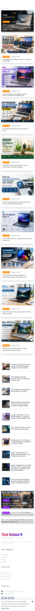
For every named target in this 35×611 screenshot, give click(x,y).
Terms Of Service (6, 574)
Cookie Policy (5, 608)
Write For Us (5, 579)
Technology (4, 555)
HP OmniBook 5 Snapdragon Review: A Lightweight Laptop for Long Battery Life (14, 276)
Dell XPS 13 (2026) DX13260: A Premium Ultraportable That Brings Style (15, 349)
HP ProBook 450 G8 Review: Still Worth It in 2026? (21, 390)
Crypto (3, 559)
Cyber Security (20, 538)
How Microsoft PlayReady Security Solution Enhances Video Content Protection (20, 481)
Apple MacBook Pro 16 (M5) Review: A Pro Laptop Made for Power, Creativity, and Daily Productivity (21, 467)
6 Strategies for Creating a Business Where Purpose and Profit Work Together (15, 166)
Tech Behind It (9, 543)
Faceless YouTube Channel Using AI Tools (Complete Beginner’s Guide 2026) (20, 366)
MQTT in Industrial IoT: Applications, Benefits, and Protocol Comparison (20, 454)
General (6, 162)
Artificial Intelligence (7, 538)
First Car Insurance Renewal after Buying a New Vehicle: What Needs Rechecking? (17, 203)
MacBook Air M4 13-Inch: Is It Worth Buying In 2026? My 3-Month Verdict (21, 441)
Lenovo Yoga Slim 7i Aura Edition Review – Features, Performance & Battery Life (15, 94)
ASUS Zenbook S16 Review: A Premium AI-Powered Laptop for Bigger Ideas (17, 27)
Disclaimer (4, 572)
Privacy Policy (5, 577)
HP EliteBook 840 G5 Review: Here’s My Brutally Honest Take (17, 60)
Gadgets (6, 22)
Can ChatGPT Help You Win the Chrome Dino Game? (21, 428)
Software (4, 557)
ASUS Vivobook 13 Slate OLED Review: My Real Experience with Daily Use (17, 518)
